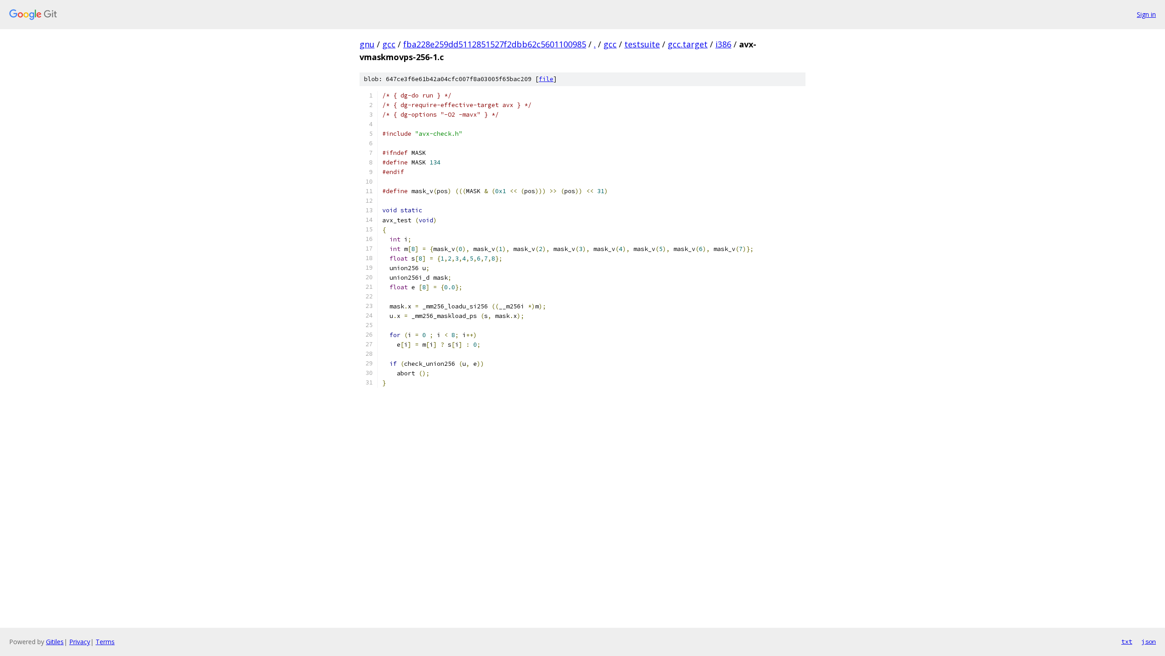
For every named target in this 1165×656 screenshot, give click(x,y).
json (1148, 641)
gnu (367, 44)
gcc (388, 44)
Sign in (1146, 14)
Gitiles (55, 641)
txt (1126, 641)
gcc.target (688, 44)
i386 (723, 44)
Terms (105, 641)
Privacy (79, 641)
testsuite (642, 44)
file (546, 79)
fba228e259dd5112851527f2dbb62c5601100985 (494, 44)
